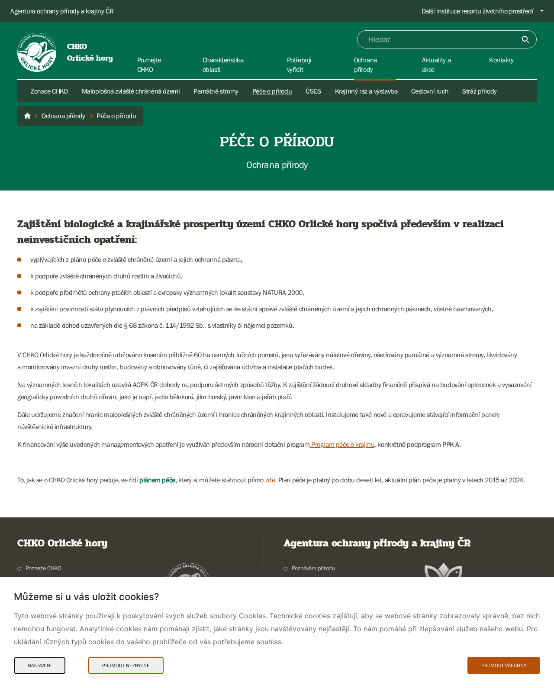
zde (270, 480)
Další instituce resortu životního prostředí (478, 11)
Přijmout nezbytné (126, 665)
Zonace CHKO (49, 91)
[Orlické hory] (27, 116)
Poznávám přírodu (313, 568)
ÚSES (313, 91)
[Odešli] (525, 39)
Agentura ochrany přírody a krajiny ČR (61, 11)
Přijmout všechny (503, 665)
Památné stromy (215, 91)
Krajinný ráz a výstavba (366, 91)
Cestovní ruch (429, 91)
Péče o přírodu (272, 91)
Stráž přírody (479, 91)
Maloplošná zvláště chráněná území (131, 91)
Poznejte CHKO (43, 568)
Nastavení (40, 665)
